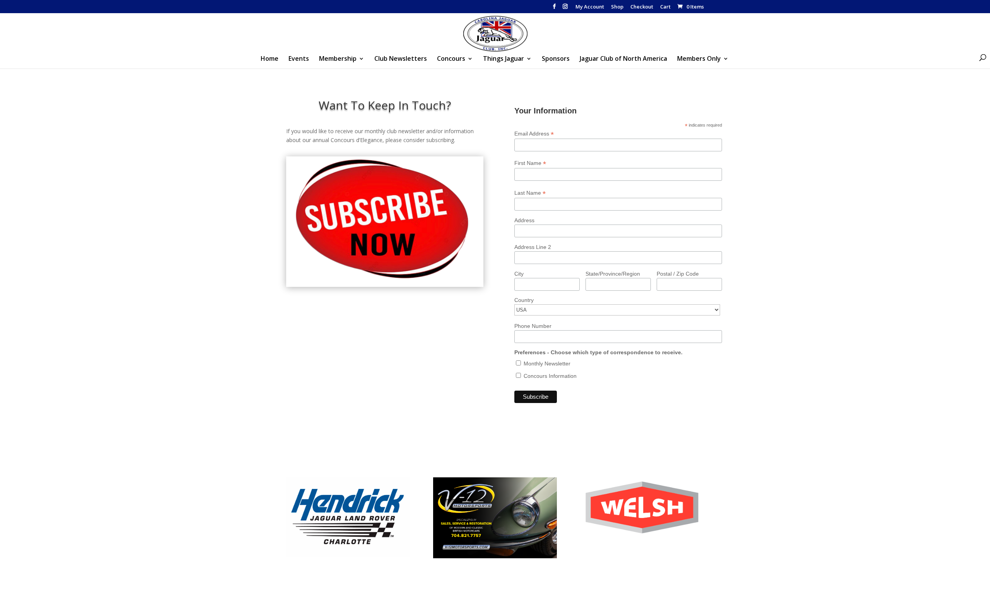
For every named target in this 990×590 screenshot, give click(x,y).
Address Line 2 (532, 247)
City (519, 274)
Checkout (641, 7)
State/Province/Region (612, 274)
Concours (451, 59)
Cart (665, 7)
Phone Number (532, 326)
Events (298, 59)
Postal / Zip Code (678, 274)
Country (524, 300)
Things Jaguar (503, 59)
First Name (530, 163)
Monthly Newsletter (546, 363)
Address (524, 220)
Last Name (530, 193)
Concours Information (549, 376)
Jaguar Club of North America (623, 59)
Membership (338, 59)
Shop (617, 7)
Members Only (699, 59)
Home (269, 59)
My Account (589, 7)
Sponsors (556, 59)
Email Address (534, 133)
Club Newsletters (400, 59)
